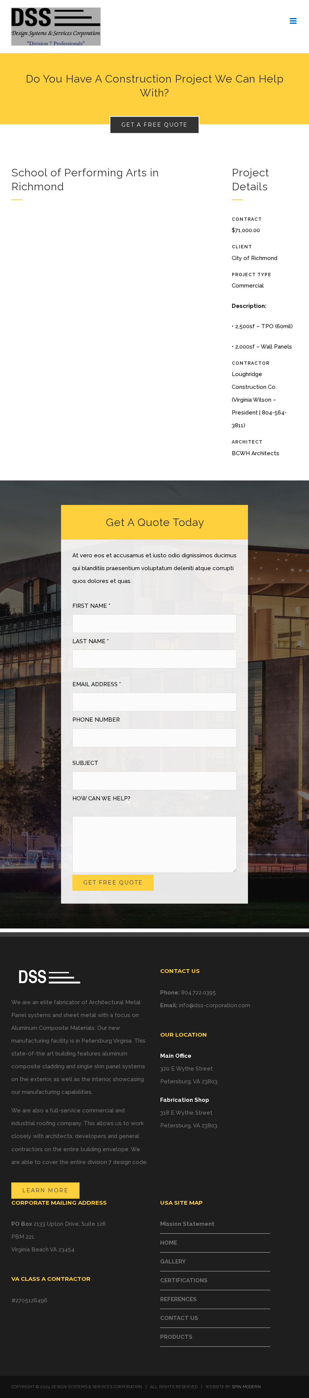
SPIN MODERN (246, 1386)
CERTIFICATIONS (184, 1280)
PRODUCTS (176, 1337)
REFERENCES (178, 1299)
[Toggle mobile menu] (294, 21)
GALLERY (173, 1261)
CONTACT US (179, 1318)
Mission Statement (187, 1224)
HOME (168, 1242)
